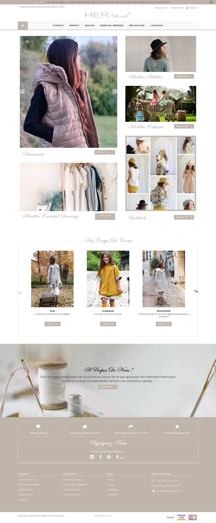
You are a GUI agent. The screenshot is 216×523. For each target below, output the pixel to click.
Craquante (108, 311)
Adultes (111, 485)
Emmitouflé (164, 311)
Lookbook (137, 217)
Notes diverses (25, 495)
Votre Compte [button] (160, 8)
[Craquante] (108, 279)
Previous (17, 290)
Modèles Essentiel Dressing (50, 216)
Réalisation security (103, 516)
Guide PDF (23, 499)
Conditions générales (72, 480)
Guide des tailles (26, 490)
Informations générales (29, 485)
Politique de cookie (71, 490)
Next (198, 290)
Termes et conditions (72, 495)
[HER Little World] (108, 15)
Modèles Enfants (145, 126)
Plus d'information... (163, 2)
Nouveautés (33, 154)
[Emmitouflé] (164, 279)
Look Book (112, 495)
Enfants (111, 480)
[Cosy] (52, 279)
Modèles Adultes (145, 76)
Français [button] (193, 8)
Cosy (52, 311)
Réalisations (113, 490)
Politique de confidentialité (75, 485)
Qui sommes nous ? (27, 480)
